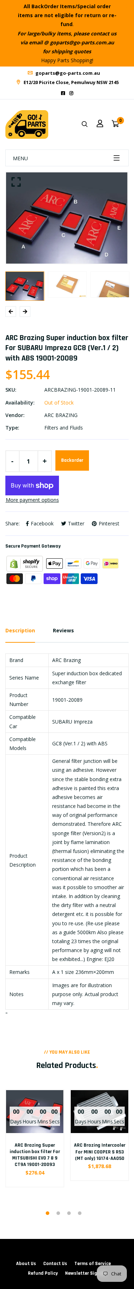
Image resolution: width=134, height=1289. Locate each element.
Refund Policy (43, 1273)
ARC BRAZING (61, 415)
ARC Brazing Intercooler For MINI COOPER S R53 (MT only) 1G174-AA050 (99, 1151)
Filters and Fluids (63, 427)
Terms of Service (92, 1263)
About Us (26, 1263)
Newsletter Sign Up (85, 1273)
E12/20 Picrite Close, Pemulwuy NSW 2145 (71, 82)
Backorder (72, 460)
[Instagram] (71, 93)
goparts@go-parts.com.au (67, 73)
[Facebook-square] (63, 93)
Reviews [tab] (63, 630)
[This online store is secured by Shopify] (25, 562)
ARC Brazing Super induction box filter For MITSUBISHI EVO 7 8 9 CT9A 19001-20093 (35, 1155)
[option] (67, 218)
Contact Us (55, 1263)
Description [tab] (20, 630)
